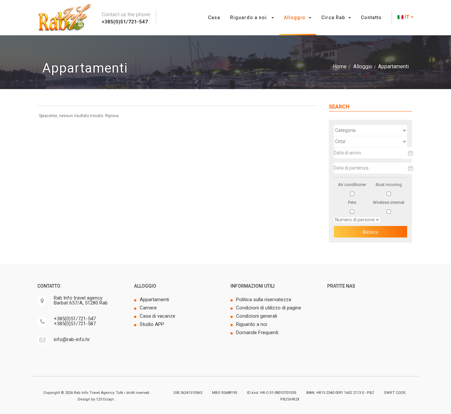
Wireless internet (388, 202)
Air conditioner (352, 184)
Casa (214, 17)
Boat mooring (389, 184)
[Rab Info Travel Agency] (64, 17)
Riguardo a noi (249, 17)
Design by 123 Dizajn (96, 399)
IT (407, 17)
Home (340, 66)
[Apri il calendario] (410, 153)
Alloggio (294, 17)
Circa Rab (333, 17)
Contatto (371, 17)
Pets (352, 202)
